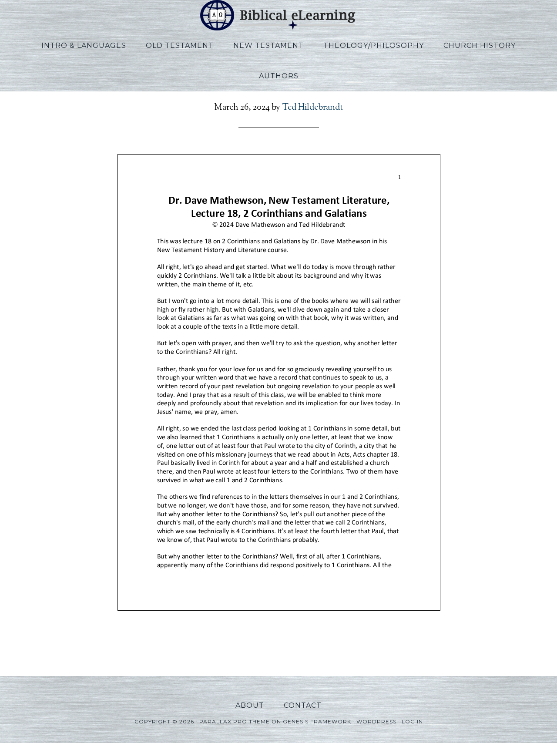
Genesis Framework (317, 721)
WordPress (376, 721)
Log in (412, 721)
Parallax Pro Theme (234, 721)
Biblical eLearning (278, 15)
